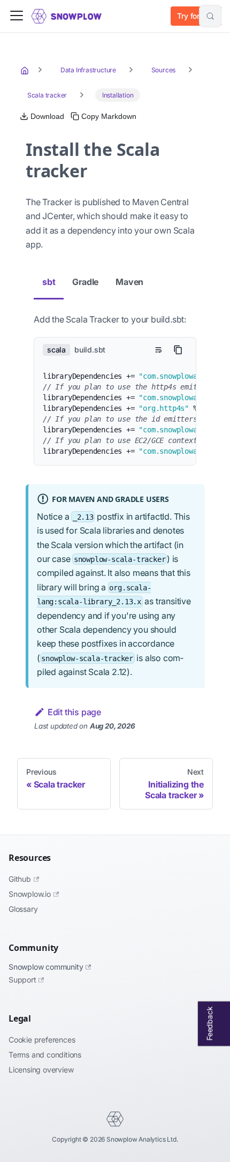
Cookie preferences (42, 1039)
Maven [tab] (129, 281)
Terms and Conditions (45, 1054)
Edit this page (74, 712)
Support (22, 979)
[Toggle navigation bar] (17, 16)
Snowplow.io (30, 893)
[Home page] (25, 70)
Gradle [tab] (85, 281)
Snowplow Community (46, 966)
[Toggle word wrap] (158, 349)
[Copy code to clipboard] (178, 350)
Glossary (23, 908)
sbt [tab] (48, 281)
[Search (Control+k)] (210, 16)
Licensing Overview (41, 1069)
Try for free (196, 15)
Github (20, 878)
